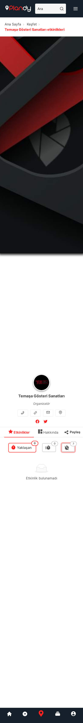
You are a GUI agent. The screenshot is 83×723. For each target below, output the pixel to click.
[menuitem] (19, 433)
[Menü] (75, 8)
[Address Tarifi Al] (60, 413)
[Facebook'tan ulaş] (37, 422)
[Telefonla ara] (23, 413)
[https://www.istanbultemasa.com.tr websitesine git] (36, 413)
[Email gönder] (48, 413)
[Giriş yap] (73, 715)
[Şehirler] (9, 715)
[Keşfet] (25, 715)
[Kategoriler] (57, 715)
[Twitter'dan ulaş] (45, 422)
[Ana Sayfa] (41, 715)
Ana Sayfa (13, 24)
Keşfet (32, 24)
